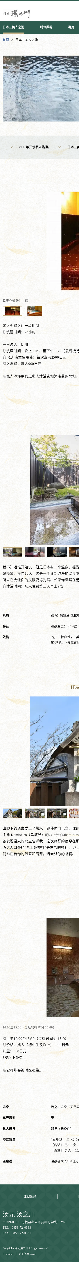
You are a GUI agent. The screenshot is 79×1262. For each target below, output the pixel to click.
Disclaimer (8, 1254)
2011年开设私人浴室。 (35, 147)
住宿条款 (29, 1196)
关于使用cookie (27, 1254)
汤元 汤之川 (19, 1214)
